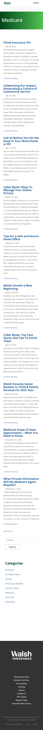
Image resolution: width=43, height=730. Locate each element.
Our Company (21, 683)
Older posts (8, 531)
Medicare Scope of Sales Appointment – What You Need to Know (20, 433)
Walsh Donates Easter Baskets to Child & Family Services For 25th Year (20, 387)
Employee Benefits (14, 583)
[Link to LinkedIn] (23, 667)
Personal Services (21, 677)
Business (9, 570)
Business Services (21, 680)
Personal (9, 597)
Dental (8, 579)
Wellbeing (10, 602)
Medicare (9, 592)
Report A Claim (22, 700)
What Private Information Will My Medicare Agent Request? (21, 482)
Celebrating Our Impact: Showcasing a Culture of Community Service (20, 89)
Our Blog (21, 687)
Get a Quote (21, 697)
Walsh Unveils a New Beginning (17, 286)
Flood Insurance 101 (17, 42)
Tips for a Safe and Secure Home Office (21, 237)
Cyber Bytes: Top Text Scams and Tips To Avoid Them (20, 338)
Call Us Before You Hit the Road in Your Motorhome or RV (21, 141)
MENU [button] (36, 3)
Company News (13, 574)
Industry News (12, 588)
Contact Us (21, 693)
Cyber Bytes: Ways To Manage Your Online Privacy (17, 190)
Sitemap (35, 724)
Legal (27, 724)
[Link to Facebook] (20, 667)
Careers (21, 690)
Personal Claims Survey (21, 703)
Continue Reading (10, 78)
